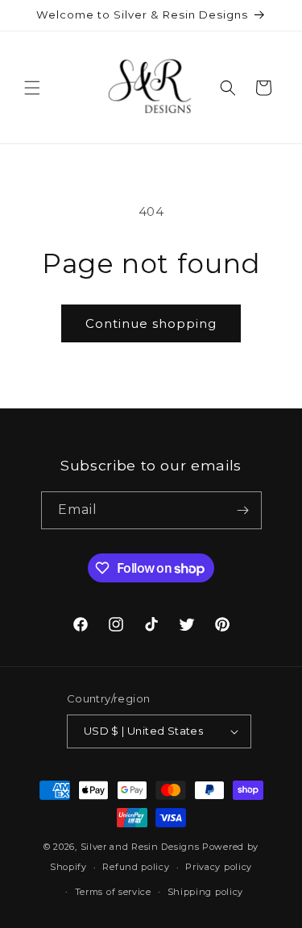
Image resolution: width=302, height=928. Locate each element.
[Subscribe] (243, 510)
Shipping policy (206, 891)
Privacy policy (218, 866)
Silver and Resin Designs (140, 846)
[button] (32, 88)
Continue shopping (151, 323)
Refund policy (135, 866)
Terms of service (113, 891)
